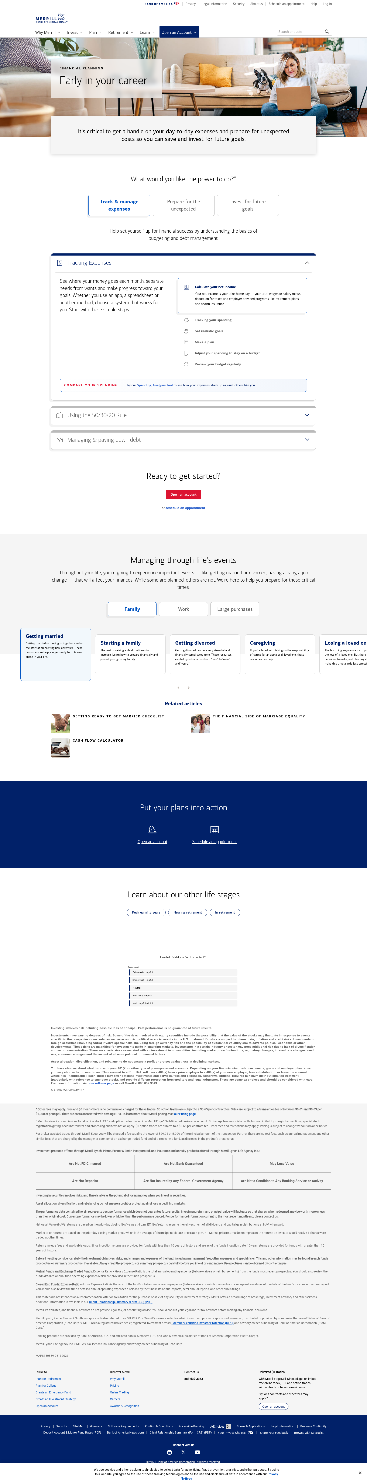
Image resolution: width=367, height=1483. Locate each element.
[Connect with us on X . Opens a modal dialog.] (183, 1452)
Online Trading (119, 1392)
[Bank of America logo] (162, 4)
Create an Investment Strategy (56, 1399)
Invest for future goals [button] (241, 207)
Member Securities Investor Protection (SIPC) (203, 1323)
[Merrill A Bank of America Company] (52, 18)
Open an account (147, 842)
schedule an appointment (185, 508)
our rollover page (101, 1083)
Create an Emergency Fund (53, 1392)
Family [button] (124, 611)
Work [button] (174, 611)
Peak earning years (143, 913)
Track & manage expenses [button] (113, 207)
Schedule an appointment (213, 842)
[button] (183, 263)
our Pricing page (185, 1114)
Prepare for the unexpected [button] (176, 207)
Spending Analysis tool (155, 385)
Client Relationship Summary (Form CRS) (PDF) (120, 1302)
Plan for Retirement (48, 1378)
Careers (115, 1399)
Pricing (114, 1385)
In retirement (222, 913)
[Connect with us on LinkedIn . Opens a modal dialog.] (169, 1452)
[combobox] (304, 31)
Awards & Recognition (124, 1406)
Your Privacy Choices (232, 1432)
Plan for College (46, 1385)
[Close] (360, 1472)
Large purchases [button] (231, 611)
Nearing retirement (185, 913)
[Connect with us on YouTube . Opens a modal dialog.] (197, 1452)
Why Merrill (117, 1378)
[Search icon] (327, 31)
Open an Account (47, 1406)
